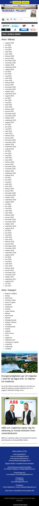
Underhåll (8, 344)
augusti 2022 (9, 149)
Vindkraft (8, 349)
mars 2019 (8, 239)
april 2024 (8, 105)
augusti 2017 (9, 281)
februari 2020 (9, 215)
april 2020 (8, 211)
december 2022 (10, 140)
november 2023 (10, 116)
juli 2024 (8, 98)
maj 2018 (8, 261)
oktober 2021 (9, 171)
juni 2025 (8, 74)
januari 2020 (9, 217)
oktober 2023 (9, 118)
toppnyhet (8, 338)
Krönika (7, 309)
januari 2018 (9, 270)
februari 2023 (9, 135)
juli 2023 (8, 124)
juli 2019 (8, 230)
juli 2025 (8, 71)
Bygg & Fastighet (11, 293)
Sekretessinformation (20, 505)
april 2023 (8, 131)
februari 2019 (9, 241)
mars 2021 (8, 186)
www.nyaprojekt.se (19, 454)
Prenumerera (17, 2)
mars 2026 (8, 54)
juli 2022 (8, 151)
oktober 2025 (9, 65)
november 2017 (10, 275)
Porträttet (8, 324)
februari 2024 (9, 109)
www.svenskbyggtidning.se (19, 456)
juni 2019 (8, 233)
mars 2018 (8, 266)
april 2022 (8, 158)
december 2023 (10, 113)
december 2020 (10, 193)
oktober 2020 (9, 197)
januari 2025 (9, 85)
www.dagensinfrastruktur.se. (19, 458)
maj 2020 (8, 208)
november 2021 (10, 169)
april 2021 (8, 184)
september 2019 (10, 226)
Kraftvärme (8, 307)
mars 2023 (8, 133)
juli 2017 (8, 283)
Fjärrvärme (8, 298)
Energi (7, 296)
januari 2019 (9, 244)
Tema (7, 335)
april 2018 (8, 264)
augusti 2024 (9, 96)
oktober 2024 (9, 91)
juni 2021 (8, 180)
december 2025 (10, 60)
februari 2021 (9, 188)
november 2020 (10, 195)
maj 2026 (8, 49)
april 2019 (8, 237)
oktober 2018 (9, 250)
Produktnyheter (10, 326)
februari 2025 (9, 82)
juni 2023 (8, 127)
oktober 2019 (9, 224)
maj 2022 (8, 155)
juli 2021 (8, 177)
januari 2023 (9, 138)
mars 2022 (8, 160)
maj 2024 (8, 102)
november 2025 (10, 63)
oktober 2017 (9, 277)
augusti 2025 (9, 69)
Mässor (7, 313)
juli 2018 (8, 257)
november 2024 (10, 89)
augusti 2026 (9, 43)
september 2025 (10, 67)
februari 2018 (9, 268)
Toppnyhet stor (10, 340)
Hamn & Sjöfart (10, 302)
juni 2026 (8, 47)
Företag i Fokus (10, 300)
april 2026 (8, 52)
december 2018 (10, 246)
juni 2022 (8, 153)
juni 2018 (8, 259)
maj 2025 (8, 76)
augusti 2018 (9, 255)
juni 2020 (8, 206)
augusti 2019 (9, 228)
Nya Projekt (9, 315)
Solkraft (7, 331)
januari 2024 (9, 111)
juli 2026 (8, 45)
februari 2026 (9, 56)
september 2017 (10, 279)
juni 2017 (8, 286)
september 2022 (10, 146)
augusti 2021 (9, 175)
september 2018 (10, 252)
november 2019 (10, 222)
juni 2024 (8, 100)
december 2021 (10, 166)
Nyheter (8, 318)
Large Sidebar (10, 311)
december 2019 (10, 219)
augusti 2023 (9, 122)
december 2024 (10, 87)
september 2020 (10, 200)
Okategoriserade (10, 320)
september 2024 (10, 93)
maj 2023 (8, 129)
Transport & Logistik (12, 342)
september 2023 (10, 120)
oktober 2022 (9, 144)
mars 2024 (8, 107)
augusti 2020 (9, 202)
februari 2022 (9, 162)
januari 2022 (9, 164)
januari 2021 (9, 191)
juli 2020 (8, 204)
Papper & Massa (10, 322)
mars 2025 (8, 80)
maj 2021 (8, 182)
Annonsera (26, 2)
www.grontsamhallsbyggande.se (19, 460)
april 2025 (8, 78)
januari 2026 (9, 58)
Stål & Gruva (9, 333)
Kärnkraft (8, 304)
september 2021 (10, 173)
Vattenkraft (8, 346)
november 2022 (10, 142)
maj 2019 (8, 235)
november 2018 (10, 248)
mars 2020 (8, 213)
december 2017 (10, 272)
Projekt (7, 329)
